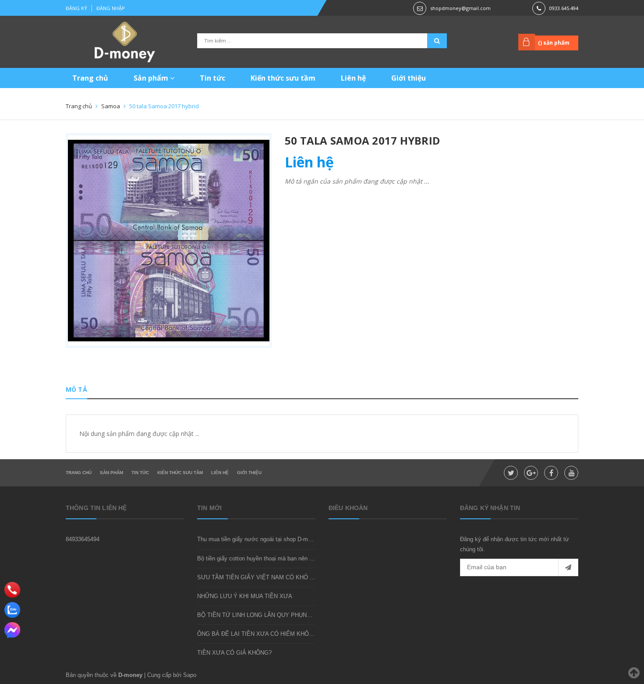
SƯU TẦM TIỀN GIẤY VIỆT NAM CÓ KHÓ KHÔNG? (265, 577)
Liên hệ (353, 78)
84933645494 (82, 539)
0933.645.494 (563, 8)
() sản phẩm (554, 42)
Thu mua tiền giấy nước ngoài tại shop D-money (258, 539)
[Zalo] (12, 610)
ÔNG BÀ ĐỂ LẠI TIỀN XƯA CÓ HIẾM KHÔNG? (258, 634)
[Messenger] (12, 630)
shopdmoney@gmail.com (460, 8)
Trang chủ (90, 78)
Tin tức (212, 78)
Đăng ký (76, 8)
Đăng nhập (110, 8)
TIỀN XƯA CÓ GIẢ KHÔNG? (234, 652)
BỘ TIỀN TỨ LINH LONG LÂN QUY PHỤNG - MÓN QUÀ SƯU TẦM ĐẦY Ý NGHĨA (304, 615)
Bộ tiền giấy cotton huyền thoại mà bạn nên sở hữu (262, 558)
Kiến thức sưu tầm (283, 78)
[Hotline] (12, 590)
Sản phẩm (152, 78)
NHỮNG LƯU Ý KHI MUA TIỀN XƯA (244, 596)
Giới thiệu (408, 78)
